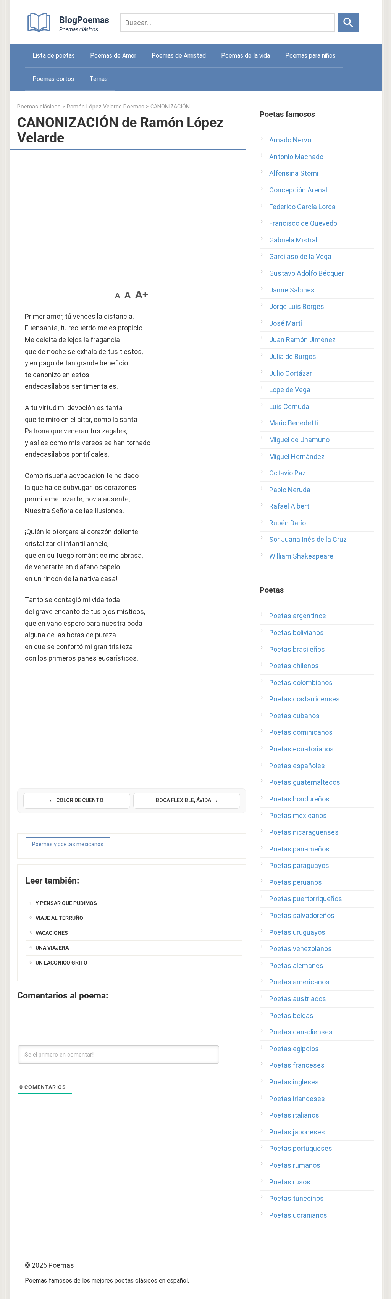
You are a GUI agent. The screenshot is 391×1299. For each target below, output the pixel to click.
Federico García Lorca (302, 207)
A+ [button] (141, 294)
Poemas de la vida (245, 55)
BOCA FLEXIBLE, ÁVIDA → (187, 800)
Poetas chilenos (294, 666)
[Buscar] (348, 22)
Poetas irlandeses (297, 1099)
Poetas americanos (299, 982)
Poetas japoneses (297, 1132)
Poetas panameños (299, 849)
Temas (98, 78)
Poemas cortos (53, 78)
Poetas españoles (297, 766)
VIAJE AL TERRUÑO (59, 918)
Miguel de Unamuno (299, 440)
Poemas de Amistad (179, 55)
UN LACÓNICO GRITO (61, 963)
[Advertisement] (131, 219)
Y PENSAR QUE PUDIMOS (66, 903)
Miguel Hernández (297, 456)
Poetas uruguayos (297, 932)
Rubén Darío (287, 523)
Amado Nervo (290, 140)
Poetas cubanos (294, 716)
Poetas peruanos (295, 882)
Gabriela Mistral (293, 240)
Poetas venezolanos (300, 949)
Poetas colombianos (301, 683)
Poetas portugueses (300, 1148)
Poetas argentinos (297, 616)
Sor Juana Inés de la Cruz (308, 539)
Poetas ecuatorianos (301, 749)
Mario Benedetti (293, 423)
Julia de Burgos (292, 356)
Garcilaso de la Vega (300, 256)
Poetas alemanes (296, 965)
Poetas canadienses (301, 1032)
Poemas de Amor (113, 55)
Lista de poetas (53, 55)
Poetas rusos (289, 1182)
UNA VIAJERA (52, 948)
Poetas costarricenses (304, 699)
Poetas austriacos (297, 999)
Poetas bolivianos (296, 632)
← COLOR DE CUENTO (76, 800)
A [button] (117, 295)
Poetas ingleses (294, 1082)
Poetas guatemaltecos (304, 782)
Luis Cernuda (289, 406)
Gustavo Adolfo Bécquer (306, 273)
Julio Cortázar (290, 373)
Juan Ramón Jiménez (302, 340)
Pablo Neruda (289, 490)
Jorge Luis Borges (296, 306)
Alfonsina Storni (293, 173)
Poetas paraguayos (299, 865)
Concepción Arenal (298, 190)
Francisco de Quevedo (303, 223)
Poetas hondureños (299, 799)
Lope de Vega (289, 390)
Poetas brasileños (297, 649)
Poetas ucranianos (298, 1215)
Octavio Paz (287, 473)
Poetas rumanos (294, 1165)
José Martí (285, 323)
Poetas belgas (291, 1015)
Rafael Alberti (290, 506)
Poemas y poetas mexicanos (67, 844)
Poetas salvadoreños (301, 915)
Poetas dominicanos (301, 732)
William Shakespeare (301, 556)
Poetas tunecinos (296, 1198)
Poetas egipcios (294, 1049)
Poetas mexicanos (298, 815)
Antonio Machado (296, 157)
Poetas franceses (297, 1065)
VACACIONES (52, 933)
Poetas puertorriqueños (305, 899)
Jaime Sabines (292, 290)
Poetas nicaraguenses (304, 832)
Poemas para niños (310, 55)
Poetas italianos (294, 1115)
